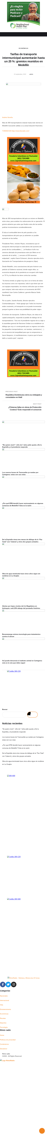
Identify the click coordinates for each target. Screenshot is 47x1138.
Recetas (3, 1018)
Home (2, 1035)
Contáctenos (4, 1044)
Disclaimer (3, 1049)
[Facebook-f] (2, 984)
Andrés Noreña (7, 117)
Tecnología (4, 1027)
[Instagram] (13, 984)
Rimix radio (6, 1054)
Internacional (4, 1000)
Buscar (4, 709)
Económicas (23, 48)
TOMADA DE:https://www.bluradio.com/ (15, 131)
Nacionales (4, 996)
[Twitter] (8, 984)
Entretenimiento (5, 1009)
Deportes (3, 1023)
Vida (1, 1005)
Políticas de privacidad (8, 1040)
